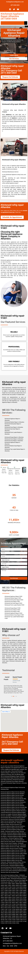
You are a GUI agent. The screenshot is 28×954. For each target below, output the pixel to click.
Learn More (14, 55)
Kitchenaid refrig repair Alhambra (12, 206)
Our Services (14, 58)
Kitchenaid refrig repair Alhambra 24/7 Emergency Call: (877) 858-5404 (12, 69)
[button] (3, 684)
